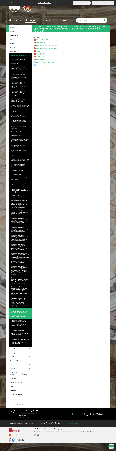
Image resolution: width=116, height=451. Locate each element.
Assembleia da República (68, 432)
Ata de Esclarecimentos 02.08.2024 (47, 45)
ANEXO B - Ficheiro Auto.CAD (45, 62)
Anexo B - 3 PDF (41, 59)
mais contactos (65, 414)
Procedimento (40, 43)
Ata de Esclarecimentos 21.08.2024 (46, 48)
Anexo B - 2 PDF (41, 57)
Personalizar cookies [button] (63, 3)
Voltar (21, 404)
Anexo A (38, 51)
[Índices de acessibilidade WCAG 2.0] (16, 440)
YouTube (49, 423)
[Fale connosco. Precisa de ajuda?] (97, 446)
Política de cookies (44, 3)
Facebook (46, 423)
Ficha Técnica (38, 429)
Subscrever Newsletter (78, 423)
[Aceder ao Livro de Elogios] (15, 436)
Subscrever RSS (58, 423)
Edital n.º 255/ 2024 (42, 40)
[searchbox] (91, 20)
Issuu (55, 423)
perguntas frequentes (36, 16)
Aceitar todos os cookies (81, 3)
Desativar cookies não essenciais (103, 3)
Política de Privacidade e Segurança (53, 429)
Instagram (52, 423)
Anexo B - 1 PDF (40, 54)
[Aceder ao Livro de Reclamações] (14, 431)
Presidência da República (53, 432)
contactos (24, 16)
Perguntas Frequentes (15, 423)
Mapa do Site (29, 423)
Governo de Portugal (39, 432)
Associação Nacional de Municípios (86, 432)
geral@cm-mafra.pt (25, 417)
